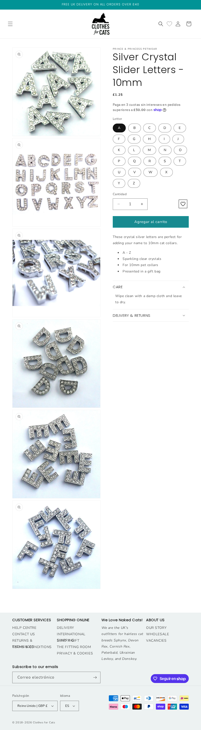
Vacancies (156, 640)
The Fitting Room (74, 647)
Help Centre (24, 627)
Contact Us (23, 634)
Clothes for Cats (44, 722)
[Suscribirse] (94, 677)
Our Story (156, 627)
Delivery (65, 627)
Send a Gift (68, 640)
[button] (10, 23)
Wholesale (157, 634)
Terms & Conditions (32, 647)
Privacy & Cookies (75, 653)
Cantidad (120, 194)
